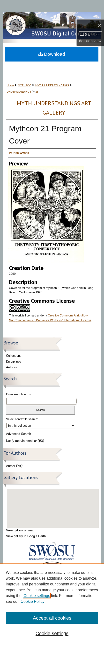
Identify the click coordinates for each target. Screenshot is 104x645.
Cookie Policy (33, 601)
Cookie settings (36, 596)
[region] (52, 604)
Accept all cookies (52, 618)
